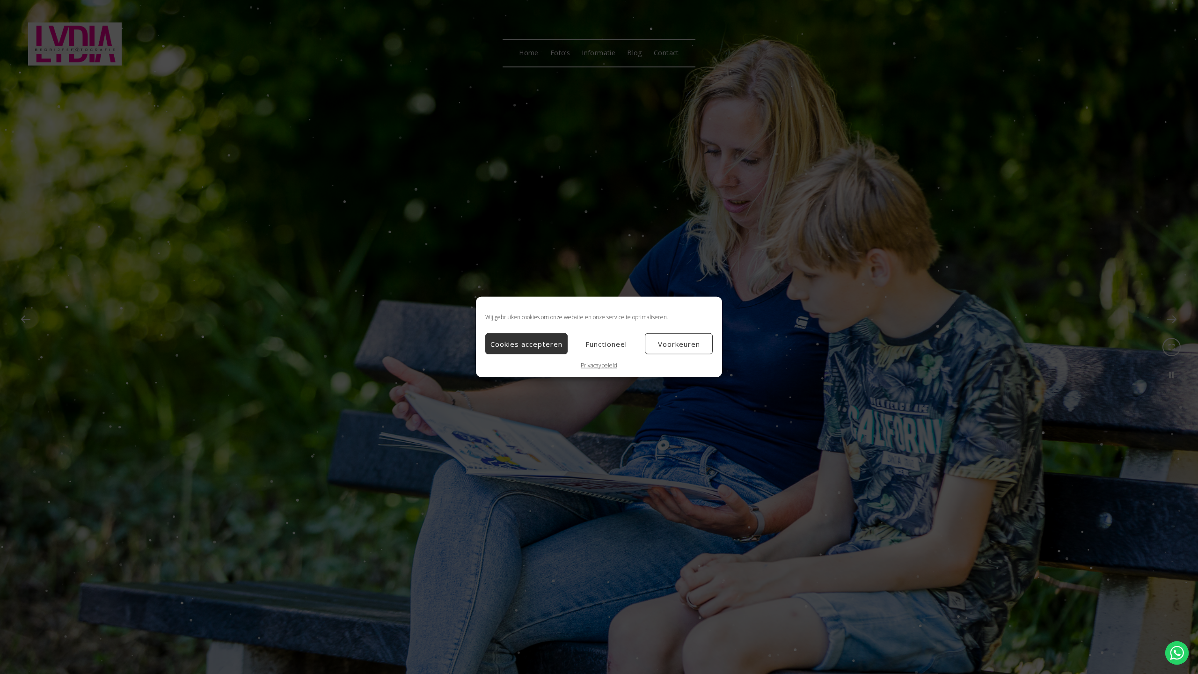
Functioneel (606, 343)
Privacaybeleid (599, 365)
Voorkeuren (679, 343)
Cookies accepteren (526, 343)
